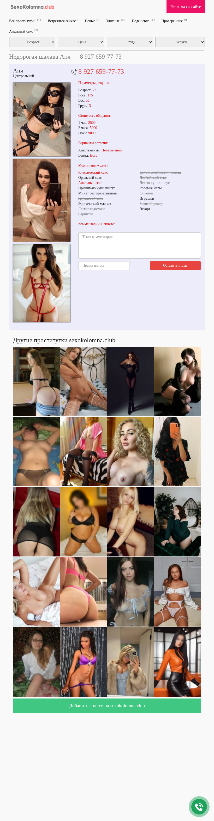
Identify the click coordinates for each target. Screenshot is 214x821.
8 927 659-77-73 (101, 71)
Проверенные (174, 21)
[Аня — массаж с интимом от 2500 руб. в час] (41, 200)
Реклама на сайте (185, 6)
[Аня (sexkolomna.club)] (41, 119)
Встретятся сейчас (63, 21)
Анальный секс (24, 31)
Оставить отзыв (175, 265)
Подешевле (143, 21)
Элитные (115, 21)
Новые (92, 21)
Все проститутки (25, 21)
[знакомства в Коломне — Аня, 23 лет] (41, 283)
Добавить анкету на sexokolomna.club (107, 705)
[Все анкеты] (32, 6)
